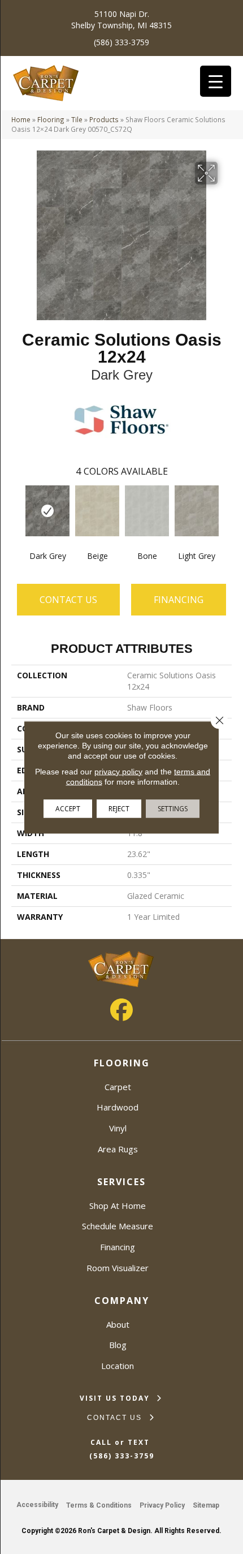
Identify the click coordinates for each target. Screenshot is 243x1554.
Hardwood (117, 1107)
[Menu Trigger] (215, 81)
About (117, 1324)
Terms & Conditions (99, 1505)
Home (21, 119)
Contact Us (68, 599)
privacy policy (118, 771)
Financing (117, 1246)
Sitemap (206, 1505)
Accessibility (37, 1505)
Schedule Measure (117, 1226)
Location (117, 1365)
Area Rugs (118, 1149)
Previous (16, 510)
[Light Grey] (197, 511)
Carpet (118, 1086)
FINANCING (178, 599)
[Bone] (147, 511)
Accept (67, 808)
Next (226, 510)
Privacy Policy (162, 1505)
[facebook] (121, 1009)
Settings (173, 808)
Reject (119, 808)
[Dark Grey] (47, 511)
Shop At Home (117, 1205)
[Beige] (97, 511)
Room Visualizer (117, 1267)
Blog (118, 1344)
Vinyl (118, 1128)
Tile (77, 119)
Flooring (50, 119)
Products (104, 119)
